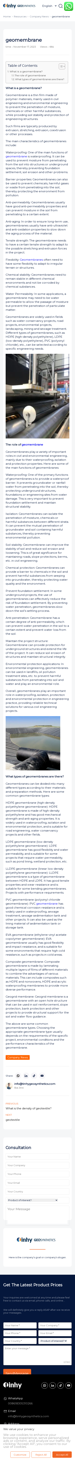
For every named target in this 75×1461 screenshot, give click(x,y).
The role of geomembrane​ (30, 75)
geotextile (13, 1119)
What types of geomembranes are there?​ (39, 79)
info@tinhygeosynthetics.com (28, 1416)
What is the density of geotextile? (29, 1108)
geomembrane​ (32, 444)
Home (7, 16)
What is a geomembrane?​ (26, 71)
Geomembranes (31, 259)
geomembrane (16, 156)
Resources (20, 16)
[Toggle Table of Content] (60, 66)
